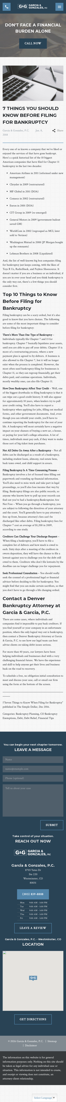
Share (60, 130)
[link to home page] (33, 7)
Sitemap (52, 1041)
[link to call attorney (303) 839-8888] (7, 7)
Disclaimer (31, 1045)
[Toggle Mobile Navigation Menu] (59, 7)
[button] (33, 978)
